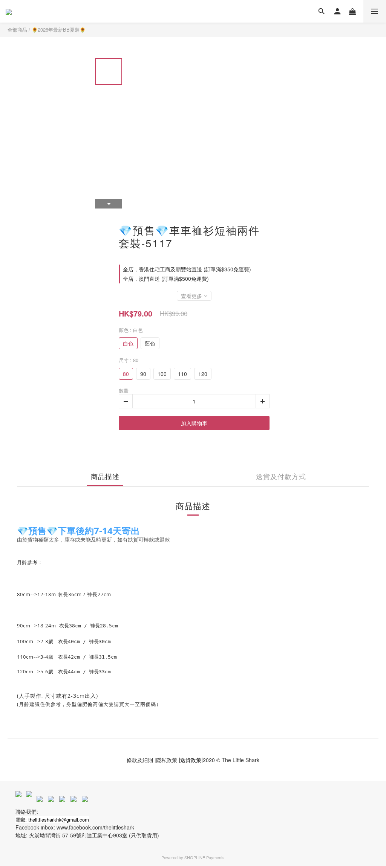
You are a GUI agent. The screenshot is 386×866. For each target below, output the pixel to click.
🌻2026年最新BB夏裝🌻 (59, 29)
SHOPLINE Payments (204, 857)
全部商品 (17, 29)
